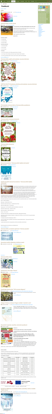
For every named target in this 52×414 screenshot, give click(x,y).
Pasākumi (5, 8)
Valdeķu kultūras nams (15, 106)
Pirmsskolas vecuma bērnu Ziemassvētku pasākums (15, 105)
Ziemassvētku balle (6, 257)
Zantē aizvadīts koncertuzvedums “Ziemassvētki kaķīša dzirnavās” (16, 182)
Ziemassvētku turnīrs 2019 (8, 23)
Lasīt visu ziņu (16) (17, 232)
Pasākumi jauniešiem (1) (42, 31)
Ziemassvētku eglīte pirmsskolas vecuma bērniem (15, 59)
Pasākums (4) (40, 32)
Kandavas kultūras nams (15, 272)
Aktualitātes (9, 1)
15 (48, 17)
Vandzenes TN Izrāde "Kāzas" (9, 270)
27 (45, 20)
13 (45, 17)
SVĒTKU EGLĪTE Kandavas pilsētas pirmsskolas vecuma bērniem (19, 84)
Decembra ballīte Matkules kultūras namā (12, 242)
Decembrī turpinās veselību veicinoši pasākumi (14, 325)
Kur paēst (17, 1)
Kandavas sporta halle (11, 25)
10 (40, 17)
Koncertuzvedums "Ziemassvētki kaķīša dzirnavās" (15, 163)
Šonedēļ (45, 3)
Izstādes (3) (40, 28)
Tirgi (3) (40, 36)
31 (40, 22)
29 (48, 20)
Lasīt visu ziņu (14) (4, 57)
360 (26, 1)
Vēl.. (29, 1)
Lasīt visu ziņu (18, 62)
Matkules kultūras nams (15, 230)
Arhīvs (50, 3)
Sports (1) (40, 33)
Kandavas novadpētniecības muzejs (16, 304)
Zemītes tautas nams (14, 60)
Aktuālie (40, 3)
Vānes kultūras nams (18, 12)
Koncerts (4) (40, 30)
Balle (2, 10)
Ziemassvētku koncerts (7, 144)
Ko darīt (13, 1)
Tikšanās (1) (40, 35)
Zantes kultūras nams (13, 164)
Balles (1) (40, 25)
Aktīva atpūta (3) (41, 24)
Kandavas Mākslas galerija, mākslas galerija (27, 304)
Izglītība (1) (40, 27)
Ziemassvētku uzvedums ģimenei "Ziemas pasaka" (15, 228)
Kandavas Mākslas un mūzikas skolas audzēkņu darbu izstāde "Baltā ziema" (18, 389)
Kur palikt (22, 1)
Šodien (42, 3)
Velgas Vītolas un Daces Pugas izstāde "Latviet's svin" (16, 303)
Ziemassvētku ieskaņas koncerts (10, 119)
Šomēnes (48, 3)
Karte (4, 1)
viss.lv (4, 413)
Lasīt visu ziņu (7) (17, 395)
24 (40, 20)
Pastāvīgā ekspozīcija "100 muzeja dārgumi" (13, 289)
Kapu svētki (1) (41, 29)
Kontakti (32, 1)
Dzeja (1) (40, 26)
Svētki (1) (40, 34)
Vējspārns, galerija (18, 391)
